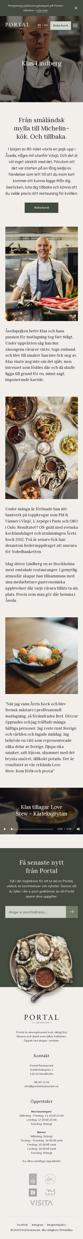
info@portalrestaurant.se (41, 1086)
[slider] (32, 829)
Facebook (23, 1224)
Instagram (38, 1224)
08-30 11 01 (41, 1082)
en (45, 25)
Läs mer (42, 10)
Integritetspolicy (56, 1224)
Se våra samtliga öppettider (41, 1161)
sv (39, 25)
